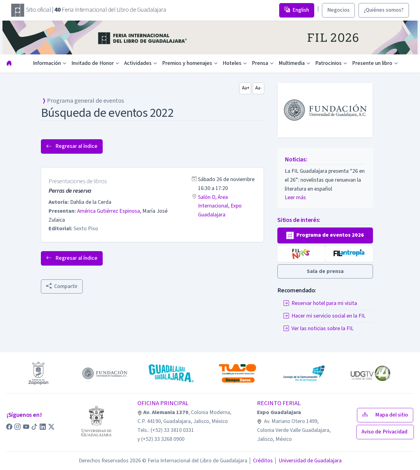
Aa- (258, 88)
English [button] (300, 10)
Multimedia (292, 63)
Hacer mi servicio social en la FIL (328, 316)
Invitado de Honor (92, 63)
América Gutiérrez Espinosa (108, 211)
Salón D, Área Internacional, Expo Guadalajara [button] (220, 206)
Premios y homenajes (187, 63)
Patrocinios (328, 63)
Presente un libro (372, 63)
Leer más (295, 197)
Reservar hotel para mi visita (324, 303)
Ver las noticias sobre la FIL (322, 329)
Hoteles (232, 63)
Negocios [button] (338, 10)
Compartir (65, 286)
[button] (325, 235)
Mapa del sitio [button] (391, 415)
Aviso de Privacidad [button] (385, 432)
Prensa (260, 63)
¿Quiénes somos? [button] (384, 10)
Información (47, 63)
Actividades (138, 63)
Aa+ (245, 88)
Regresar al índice (75, 146)
